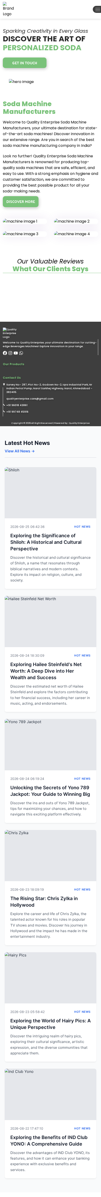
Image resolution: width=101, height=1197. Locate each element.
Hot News (82, 526)
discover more (20, 201)
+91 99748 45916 (17, 412)
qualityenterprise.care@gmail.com (30, 398)
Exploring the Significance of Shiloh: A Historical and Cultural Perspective (46, 542)
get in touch (24, 62)
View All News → (20, 451)
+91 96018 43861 (16, 405)
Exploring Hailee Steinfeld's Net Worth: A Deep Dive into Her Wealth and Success (46, 671)
